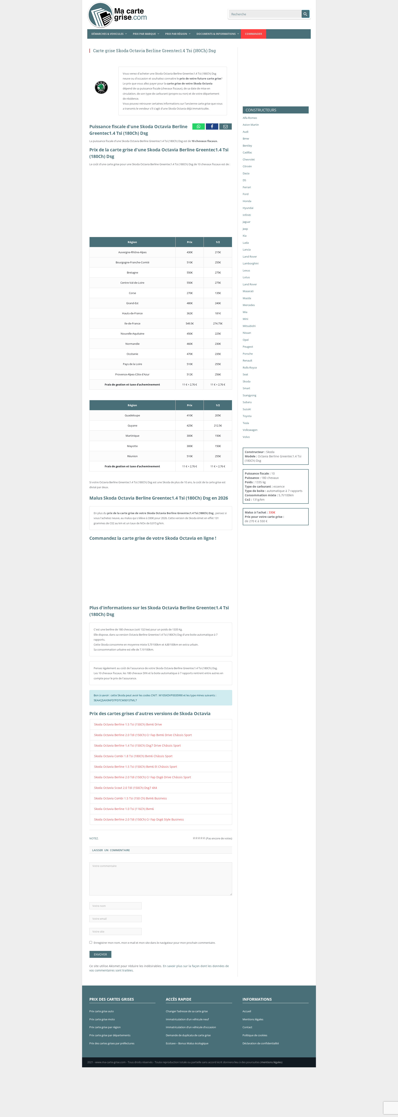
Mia (245, 312)
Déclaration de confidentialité (261, 1039)
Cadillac (247, 152)
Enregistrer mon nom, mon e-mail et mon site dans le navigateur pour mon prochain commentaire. (154, 939)
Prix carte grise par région (105, 1023)
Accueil (247, 1007)
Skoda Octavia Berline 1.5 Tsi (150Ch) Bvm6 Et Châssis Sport (130, 765)
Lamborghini (250, 263)
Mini (245, 319)
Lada (246, 243)
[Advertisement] (160, 196)
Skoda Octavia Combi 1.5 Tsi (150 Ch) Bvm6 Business (126, 795)
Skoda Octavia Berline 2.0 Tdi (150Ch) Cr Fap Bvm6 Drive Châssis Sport (137, 734)
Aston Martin (251, 125)
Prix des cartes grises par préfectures (111, 1039)
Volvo (246, 437)
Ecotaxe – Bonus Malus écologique (187, 1039)
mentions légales (271, 1058)
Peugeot (248, 346)
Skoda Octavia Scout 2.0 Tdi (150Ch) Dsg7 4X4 (122, 785)
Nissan (247, 333)
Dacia (246, 173)
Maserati (248, 291)
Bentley (247, 145)
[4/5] (201, 834)
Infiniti (247, 215)
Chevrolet (249, 159)
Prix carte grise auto (101, 1007)
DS (244, 180)
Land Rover (250, 256)
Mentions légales (253, 1015)
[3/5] (199, 834)
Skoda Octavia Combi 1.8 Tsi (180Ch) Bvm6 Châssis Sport (128, 755)
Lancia (247, 249)
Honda (247, 201)
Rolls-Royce (250, 367)
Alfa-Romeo (250, 118)
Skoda (246, 381)
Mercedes (249, 305)
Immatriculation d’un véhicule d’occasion (191, 1023)
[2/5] (196, 834)
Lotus (246, 277)
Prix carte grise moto (102, 1015)
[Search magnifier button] (305, 14)
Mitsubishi (249, 326)
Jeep (245, 229)
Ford (246, 194)
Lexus (246, 270)
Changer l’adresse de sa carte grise (187, 1007)
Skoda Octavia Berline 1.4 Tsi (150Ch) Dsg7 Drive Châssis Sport (132, 744)
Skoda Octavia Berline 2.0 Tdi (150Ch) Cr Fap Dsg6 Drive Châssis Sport (136, 775)
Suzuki (247, 409)
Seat (245, 374)
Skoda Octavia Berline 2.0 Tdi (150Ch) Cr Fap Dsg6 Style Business (133, 816)
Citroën (247, 166)
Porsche (248, 353)
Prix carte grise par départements (109, 1031)
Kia (244, 235)
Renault (247, 360)
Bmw (246, 138)
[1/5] (194, 834)
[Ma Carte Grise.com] (118, 14)
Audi (245, 132)
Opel (246, 340)
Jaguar (246, 222)
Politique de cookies (255, 1031)
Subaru (247, 402)
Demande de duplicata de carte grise (188, 1031)
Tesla (246, 423)
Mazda (247, 298)
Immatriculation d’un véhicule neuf (187, 1015)
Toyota (247, 416)
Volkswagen (250, 430)
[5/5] (204, 834)
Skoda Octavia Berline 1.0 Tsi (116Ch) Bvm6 (120, 805)
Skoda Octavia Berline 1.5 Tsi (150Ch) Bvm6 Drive (124, 724)
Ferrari (247, 187)
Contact (247, 1023)
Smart (246, 388)
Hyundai (248, 208)
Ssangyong (249, 395)
